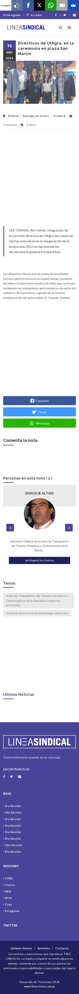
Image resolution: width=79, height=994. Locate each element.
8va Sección (13, 851)
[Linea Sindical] (26, 27)
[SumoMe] (73, 5)
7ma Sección (13, 845)
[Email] (62, 5)
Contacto (62, 948)
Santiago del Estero (36, 116)
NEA (8, 891)
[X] (39, 5)
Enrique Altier (39, 493)
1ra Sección (13, 806)
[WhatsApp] (50, 5)
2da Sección (13, 812)
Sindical (13, 116)
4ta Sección (13, 825)
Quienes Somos (21, 948)
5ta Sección (13, 832)
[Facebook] (58, 15)
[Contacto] (74, 15)
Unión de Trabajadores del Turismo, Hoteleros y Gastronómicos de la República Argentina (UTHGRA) (37, 600)
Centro (10, 885)
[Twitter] (66, 15)
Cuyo (8, 904)
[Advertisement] (39, 179)
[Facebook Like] (17, 5)
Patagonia (12, 911)
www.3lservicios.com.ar (39, 986)
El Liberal (59, 116)
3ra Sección (13, 819)
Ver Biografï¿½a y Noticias (39, 560)
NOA (8, 898)
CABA (9, 878)
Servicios (43, 948)
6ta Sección (13, 838)
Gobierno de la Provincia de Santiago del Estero (37, 613)
